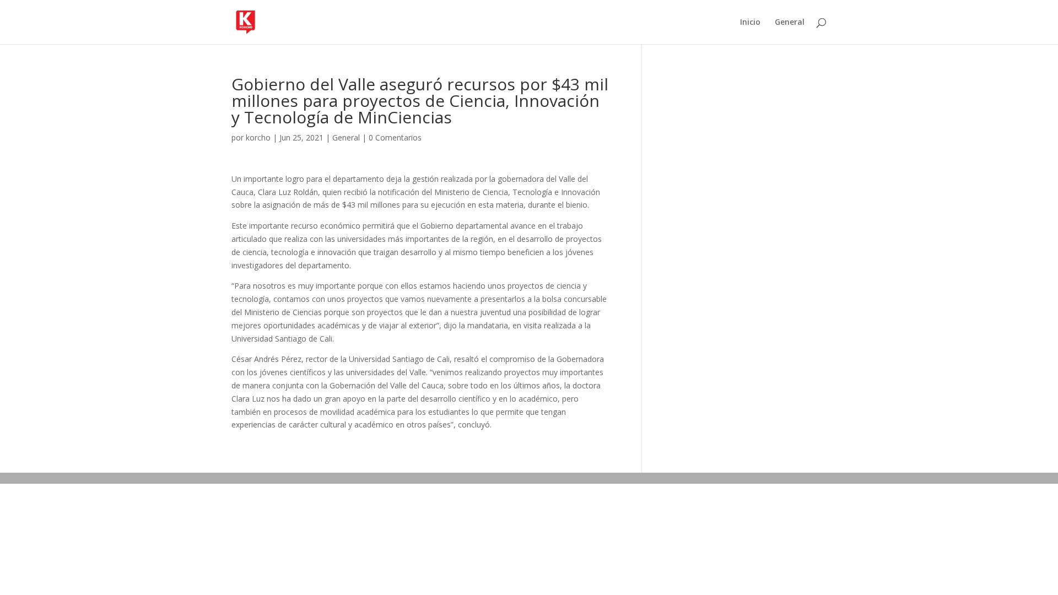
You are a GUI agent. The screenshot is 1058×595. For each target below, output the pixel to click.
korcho (258, 137)
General (790, 22)
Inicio (750, 22)
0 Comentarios (395, 137)
